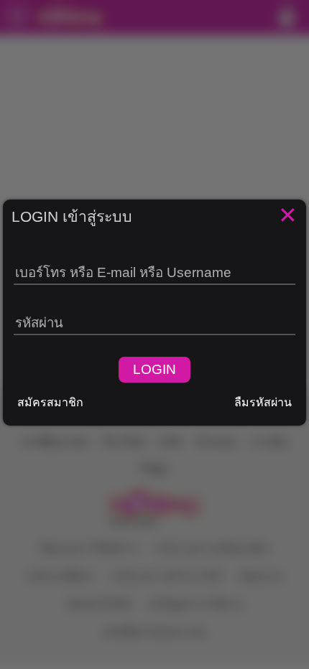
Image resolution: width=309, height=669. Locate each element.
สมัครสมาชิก (50, 402)
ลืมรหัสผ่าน (263, 402)
